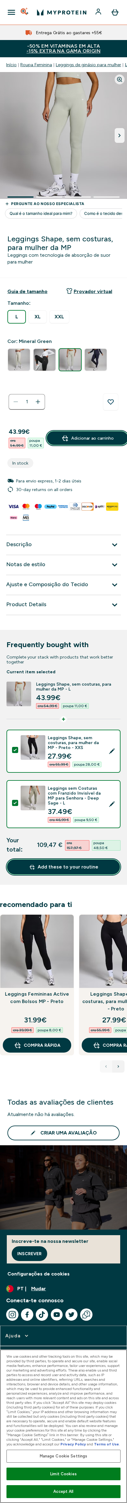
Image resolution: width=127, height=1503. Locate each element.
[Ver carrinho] (115, 12)
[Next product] (118, 1066)
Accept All (63, 1491)
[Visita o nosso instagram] (12, 1314)
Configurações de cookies (38, 1273)
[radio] (16, 317)
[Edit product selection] (112, 751)
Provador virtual (93, 291)
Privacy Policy (73, 1444)
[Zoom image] (120, 79)
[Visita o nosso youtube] (57, 1314)
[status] (27, 401)
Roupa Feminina (36, 64)
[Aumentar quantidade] (38, 401)
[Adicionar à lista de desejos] (110, 402)
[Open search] (25, 12)
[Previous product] (106, 1066)
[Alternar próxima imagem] (120, 135)
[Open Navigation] (11, 12)
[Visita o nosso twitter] (71, 1314)
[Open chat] (86, 1314)
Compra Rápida (42, 1045)
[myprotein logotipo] (61, 12)
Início (11, 64)
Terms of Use (106, 1444)
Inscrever (29, 1253)
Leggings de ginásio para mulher (88, 64)
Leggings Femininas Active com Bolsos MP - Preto (37, 997)
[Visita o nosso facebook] (27, 1314)
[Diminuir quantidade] (16, 401)
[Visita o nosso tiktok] (42, 1314)
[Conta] (98, 12)
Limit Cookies (63, 1474)
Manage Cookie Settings (64, 1456)
